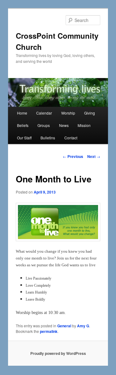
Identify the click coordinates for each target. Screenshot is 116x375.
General (64, 326)
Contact (70, 137)
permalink (49, 331)
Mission (84, 125)
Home (22, 113)
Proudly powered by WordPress (58, 353)
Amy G (83, 326)
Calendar (44, 113)
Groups (43, 125)
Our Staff (24, 137)
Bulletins (48, 137)
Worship (68, 113)
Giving (89, 113)
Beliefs (22, 125)
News (64, 125)
